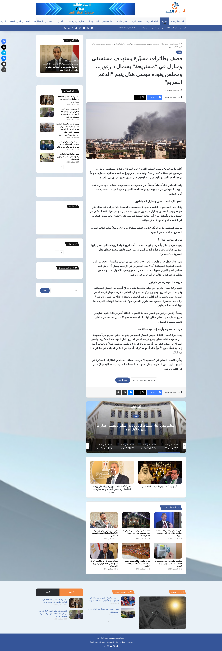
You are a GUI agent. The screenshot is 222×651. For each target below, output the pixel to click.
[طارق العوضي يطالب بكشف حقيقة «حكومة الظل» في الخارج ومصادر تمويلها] (168, 520)
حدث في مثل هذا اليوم (43, 21)
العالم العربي (153, 21)
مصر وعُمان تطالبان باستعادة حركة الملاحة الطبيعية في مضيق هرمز (68, 99)
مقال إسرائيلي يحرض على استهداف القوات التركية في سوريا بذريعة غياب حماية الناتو (68, 144)
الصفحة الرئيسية (177, 21)
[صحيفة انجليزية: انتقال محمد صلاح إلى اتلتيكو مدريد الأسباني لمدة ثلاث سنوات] (128, 601)
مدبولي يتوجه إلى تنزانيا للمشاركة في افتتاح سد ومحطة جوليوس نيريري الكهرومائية (104, 563)
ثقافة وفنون (136, 416)
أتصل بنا (153, 28)
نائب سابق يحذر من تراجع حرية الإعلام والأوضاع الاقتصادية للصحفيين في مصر (104, 533)
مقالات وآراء (61, 21)
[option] (136, 427)
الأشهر (47, 592)
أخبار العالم (122, 21)
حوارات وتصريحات (76, 21)
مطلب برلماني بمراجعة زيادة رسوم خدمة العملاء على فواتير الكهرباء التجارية (168, 563)
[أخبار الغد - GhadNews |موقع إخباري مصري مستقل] (175, 7)
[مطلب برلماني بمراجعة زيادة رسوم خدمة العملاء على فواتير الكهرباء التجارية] (168, 551)
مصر (165, 21)
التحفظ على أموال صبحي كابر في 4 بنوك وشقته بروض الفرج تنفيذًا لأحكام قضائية (136, 533)
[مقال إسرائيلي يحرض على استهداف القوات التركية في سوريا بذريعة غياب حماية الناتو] (47, 145)
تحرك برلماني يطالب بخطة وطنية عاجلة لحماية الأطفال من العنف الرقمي (137, 563)
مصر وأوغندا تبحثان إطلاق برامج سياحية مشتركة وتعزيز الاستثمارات (68, 156)
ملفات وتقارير (107, 21)
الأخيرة (71, 592)
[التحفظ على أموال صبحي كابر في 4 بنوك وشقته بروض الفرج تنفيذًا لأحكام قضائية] (136, 520)
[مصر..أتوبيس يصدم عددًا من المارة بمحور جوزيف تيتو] (128, 613)
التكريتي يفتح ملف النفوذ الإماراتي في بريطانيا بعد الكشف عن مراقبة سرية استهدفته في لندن (53, 613)
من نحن (161, 28)
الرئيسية (177, 44)
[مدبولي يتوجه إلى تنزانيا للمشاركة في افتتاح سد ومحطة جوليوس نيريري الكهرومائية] (104, 551)
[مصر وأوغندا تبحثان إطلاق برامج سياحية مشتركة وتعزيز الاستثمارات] (47, 157)
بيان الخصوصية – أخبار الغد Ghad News (133, 28)
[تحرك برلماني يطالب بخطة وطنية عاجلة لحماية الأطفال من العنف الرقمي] (136, 551)
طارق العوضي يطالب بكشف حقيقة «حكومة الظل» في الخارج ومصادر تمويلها (169, 533)
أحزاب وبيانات (93, 21)
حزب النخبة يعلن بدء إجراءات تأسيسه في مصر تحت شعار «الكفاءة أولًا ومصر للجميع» (60, 66)
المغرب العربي (137, 21)
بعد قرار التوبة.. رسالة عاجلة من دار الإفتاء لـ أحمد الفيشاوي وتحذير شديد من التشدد (136, 427)
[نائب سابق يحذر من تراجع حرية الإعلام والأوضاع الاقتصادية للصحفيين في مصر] (104, 520)
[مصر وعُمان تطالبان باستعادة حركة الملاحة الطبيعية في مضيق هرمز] (47, 100)
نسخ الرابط (122, 380)
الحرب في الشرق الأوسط (19, 21)
